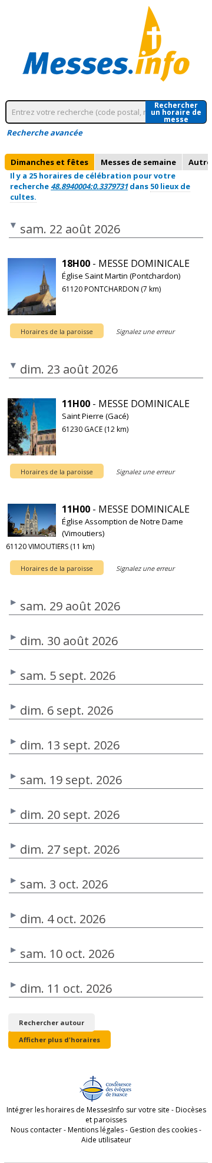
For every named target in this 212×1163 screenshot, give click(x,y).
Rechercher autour (51, 1022)
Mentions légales (96, 1130)
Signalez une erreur (145, 331)
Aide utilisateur (106, 1140)
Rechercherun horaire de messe (176, 112)
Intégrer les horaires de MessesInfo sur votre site (88, 1110)
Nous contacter (36, 1130)
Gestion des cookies (163, 1130)
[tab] (49, 162)
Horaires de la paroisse (57, 331)
